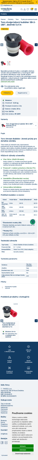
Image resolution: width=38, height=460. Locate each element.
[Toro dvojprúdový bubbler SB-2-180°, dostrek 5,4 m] (19, 44)
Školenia (4, 420)
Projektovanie (5, 424)
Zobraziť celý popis (7, 81)
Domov (3, 19)
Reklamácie (5, 407)
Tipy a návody (6, 404)
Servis (3, 422)
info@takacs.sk (7, 5)
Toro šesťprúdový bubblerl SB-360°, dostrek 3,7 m (8, 325)
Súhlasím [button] (23, 446)
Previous (1, 44)
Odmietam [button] (23, 450)
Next (36, 44)
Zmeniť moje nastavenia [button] (22, 453)
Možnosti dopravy (7, 405)
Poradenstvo (5, 426)
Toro (17, 19)
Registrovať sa (22, 93)
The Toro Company (29, 265)
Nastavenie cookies (7, 413)
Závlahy (10, 19)
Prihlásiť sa (7, 93)
